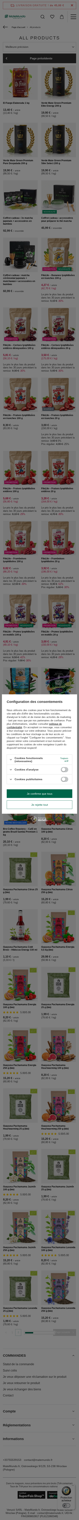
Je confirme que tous (39, 793)
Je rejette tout (39, 804)
